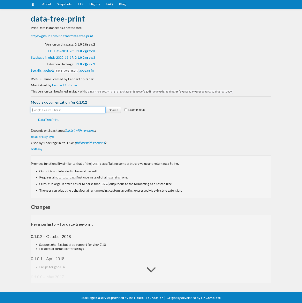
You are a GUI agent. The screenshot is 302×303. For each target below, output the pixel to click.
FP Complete (211, 298)
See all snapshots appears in (62, 70)
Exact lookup (136, 109)
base (34, 136)
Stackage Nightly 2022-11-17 (52, 57)
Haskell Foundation (148, 298)
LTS (80, 4)
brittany (36, 149)
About (46, 4)
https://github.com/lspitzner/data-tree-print (62, 36)
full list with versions (79, 130)
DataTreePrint (48, 119)
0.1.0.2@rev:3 (85, 51)
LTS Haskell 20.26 (60, 51)
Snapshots (64, 4)
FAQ (109, 4)
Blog (122, 4)
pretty (43, 136)
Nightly (94, 4)
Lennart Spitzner (65, 85)
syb (51, 136)
